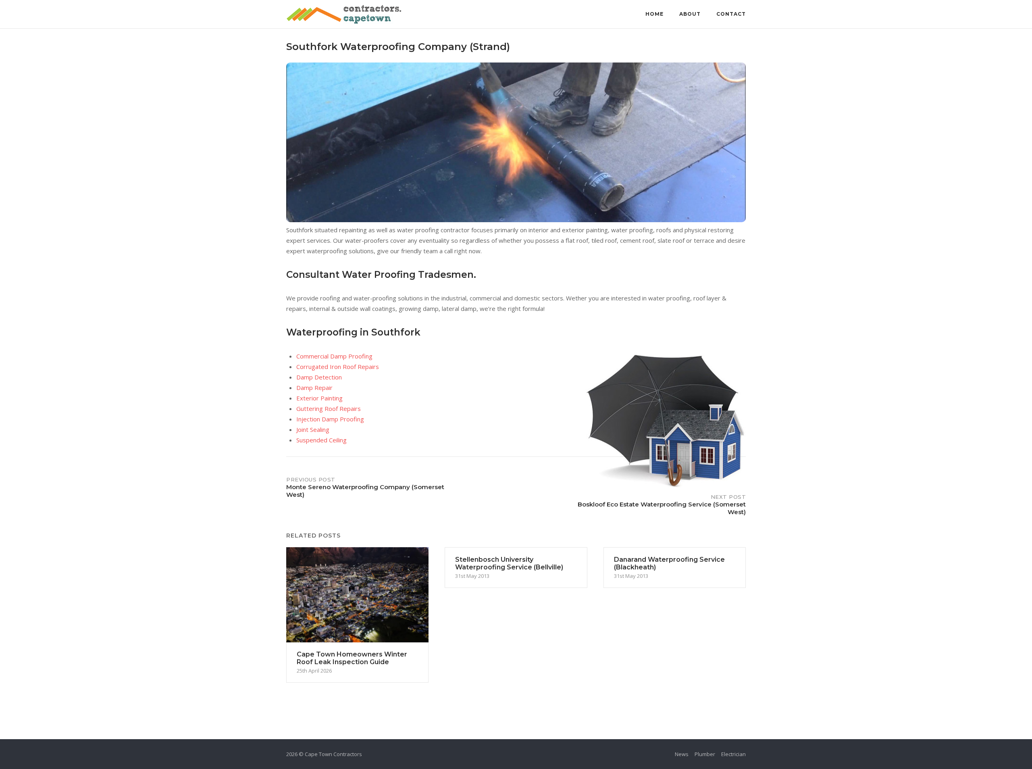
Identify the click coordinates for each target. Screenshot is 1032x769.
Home (654, 14)
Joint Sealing (312, 429)
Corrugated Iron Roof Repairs (337, 367)
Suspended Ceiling (321, 440)
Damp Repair (314, 387)
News (682, 754)
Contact (731, 14)
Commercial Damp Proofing (334, 356)
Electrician (733, 754)
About (690, 14)
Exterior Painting (319, 398)
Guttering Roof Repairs (328, 408)
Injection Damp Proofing (330, 419)
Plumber (705, 754)
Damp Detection (319, 377)
